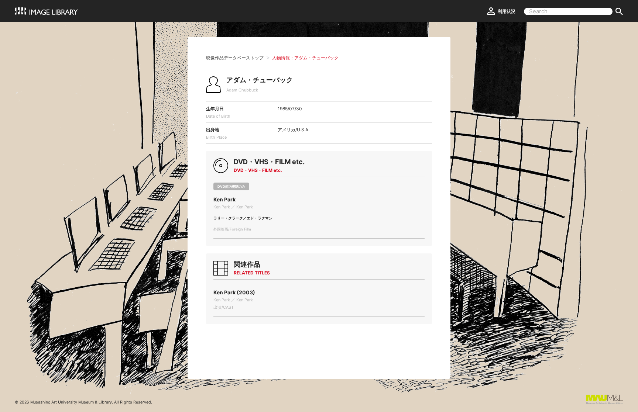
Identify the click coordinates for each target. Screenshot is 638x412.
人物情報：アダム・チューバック (305, 57)
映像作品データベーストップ (235, 57)
